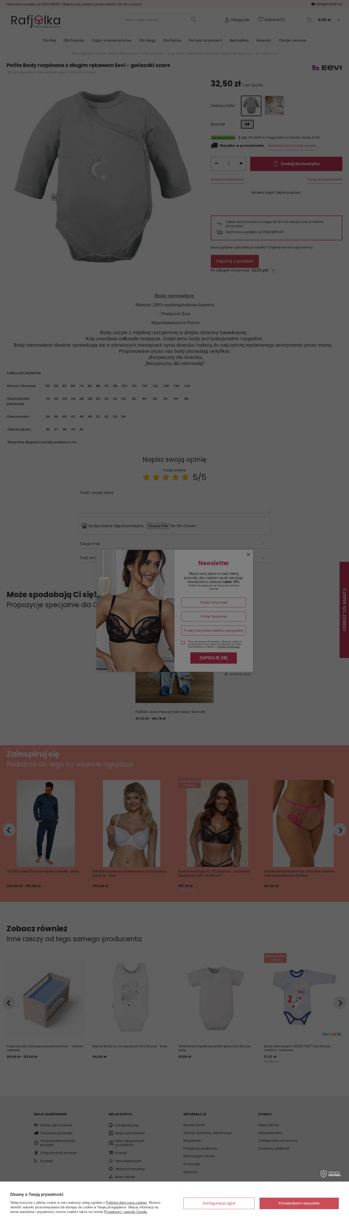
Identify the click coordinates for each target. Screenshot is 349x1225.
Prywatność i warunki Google (125, 1212)
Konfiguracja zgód (219, 1203)
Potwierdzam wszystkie (299, 1203)
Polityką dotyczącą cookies (126, 1203)
